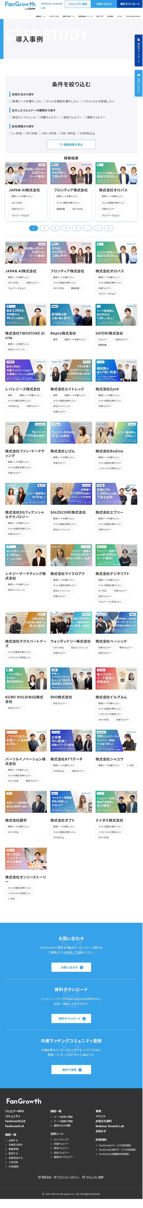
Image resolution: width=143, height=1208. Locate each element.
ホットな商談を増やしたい (62, 101)
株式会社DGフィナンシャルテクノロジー (24, 514)
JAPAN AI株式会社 (24, 190)
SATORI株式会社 (109, 333)
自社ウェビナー (72, 117)
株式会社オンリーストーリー (25, 879)
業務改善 (61, 208)
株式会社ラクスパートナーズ (26, 643)
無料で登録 (69, 1070)
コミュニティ (12, 1116)
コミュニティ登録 (77, 4)
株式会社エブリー (109, 512)
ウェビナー (103, 339)
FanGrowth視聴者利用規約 (114, 1154)
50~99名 (32, 133)
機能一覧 (10, 1134)
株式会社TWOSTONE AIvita (25, 335)
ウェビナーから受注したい (109, 601)
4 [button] (65, 228)
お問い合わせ (103, 4)
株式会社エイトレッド (67, 389)
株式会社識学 (16, 820)
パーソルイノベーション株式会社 (25, 761)
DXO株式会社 (61, 697)
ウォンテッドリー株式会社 (70, 641)
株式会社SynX (107, 389)
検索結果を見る (73, 144)
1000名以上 (87, 133)
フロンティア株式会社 (71, 190)
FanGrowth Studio (133, 16)
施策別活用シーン (83, 16)
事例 (55, 339)
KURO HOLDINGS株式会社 (24, 699)
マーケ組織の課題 (63, 1121)
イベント (119, 16)
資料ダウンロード (130, 4)
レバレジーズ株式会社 (22, 389)
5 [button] (76, 228)
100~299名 (49, 133)
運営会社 (46, 1177)
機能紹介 (39, 16)
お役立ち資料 (104, 1121)
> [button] (98, 228)
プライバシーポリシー (69, 1177)
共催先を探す (16, 1144)
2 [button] (44, 228)
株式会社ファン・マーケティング (25, 453)
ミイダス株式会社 (109, 820)
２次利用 (13, 1162)
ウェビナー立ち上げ (20, 215)
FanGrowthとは (15, 1121)
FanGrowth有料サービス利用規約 (118, 1149)
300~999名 (68, 133)
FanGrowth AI (14, 1126)
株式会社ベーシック (111, 641)
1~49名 (17, 133)
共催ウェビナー (49, 117)
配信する (13, 1153)
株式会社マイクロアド (67, 573)
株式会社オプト (62, 820)
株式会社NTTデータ (66, 759)
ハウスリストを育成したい (99, 101)
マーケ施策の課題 (63, 1116)
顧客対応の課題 (62, 1125)
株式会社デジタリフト (113, 573)
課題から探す (67, 16)
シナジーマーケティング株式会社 (25, 575)
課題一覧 (56, 1111)
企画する (13, 1140)
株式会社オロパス (113, 190)
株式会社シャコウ (109, 759)
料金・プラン (100, 16)
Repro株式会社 (63, 333)
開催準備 (13, 1149)
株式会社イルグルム (111, 697)
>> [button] (109, 228)
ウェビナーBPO (54, 16)
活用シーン (57, 1134)
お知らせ (101, 1131)
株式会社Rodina (109, 451)
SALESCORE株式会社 (68, 512)
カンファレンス (61, 1139)
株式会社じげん (62, 451)
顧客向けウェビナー (64, 1157)
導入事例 (110, 16)
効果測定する (16, 1158)
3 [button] (55, 228)
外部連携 (13, 1166)
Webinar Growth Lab (51, 6)
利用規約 (101, 1139)
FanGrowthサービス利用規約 (115, 1145)
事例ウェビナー (96, 117)
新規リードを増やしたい (27, 101)
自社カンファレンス (24, 117)
